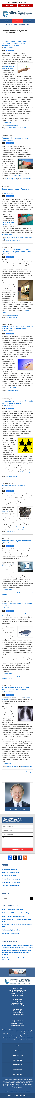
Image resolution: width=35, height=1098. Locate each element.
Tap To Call (9, 5)
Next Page (28, 772)
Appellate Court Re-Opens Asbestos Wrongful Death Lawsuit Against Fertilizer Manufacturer (16, 43)
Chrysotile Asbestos (10, 531)
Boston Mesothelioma (12, 178)
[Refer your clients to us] (17, 972)
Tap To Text (25, 5)
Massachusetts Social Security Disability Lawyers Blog (17, 920)
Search (31, 898)
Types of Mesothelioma (12, 125)
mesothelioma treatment (11, 317)
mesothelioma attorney (11, 127)
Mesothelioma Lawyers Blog (17, 14)
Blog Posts (17, 1074)
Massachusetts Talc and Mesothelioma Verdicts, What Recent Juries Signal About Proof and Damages (16, 952)
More (29, 21)
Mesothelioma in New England (25, 237)
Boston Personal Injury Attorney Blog (13, 916)
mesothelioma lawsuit (22, 127)
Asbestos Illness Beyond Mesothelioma (17, 541)
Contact (17, 21)
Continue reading (7, 122)
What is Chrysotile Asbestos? (13, 486)
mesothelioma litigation (7, 129)
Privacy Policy (17, 1055)
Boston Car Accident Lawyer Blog (12, 909)
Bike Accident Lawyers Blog (10, 933)
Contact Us (17, 1065)
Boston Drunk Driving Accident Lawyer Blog (15, 913)
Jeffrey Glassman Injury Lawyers (22, 1091)
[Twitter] (15, 858)
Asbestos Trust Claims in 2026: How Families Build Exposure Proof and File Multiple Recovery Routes (17, 946)
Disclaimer (17, 1060)
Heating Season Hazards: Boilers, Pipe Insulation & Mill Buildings (17, 959)
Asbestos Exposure (11, 530)
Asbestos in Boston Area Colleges (15, 138)
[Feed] (25, 858)
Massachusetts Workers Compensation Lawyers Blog (17, 925)
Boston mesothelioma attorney (13, 179)
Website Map (17, 1069)
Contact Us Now (17, 849)
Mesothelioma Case (21, 592)
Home (6, 21)
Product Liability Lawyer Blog (11, 930)
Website (17, 1050)
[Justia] (20, 858)
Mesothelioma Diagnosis (22, 676)
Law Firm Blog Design (17, 1095)
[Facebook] (10, 858)
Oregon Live (5, 511)
